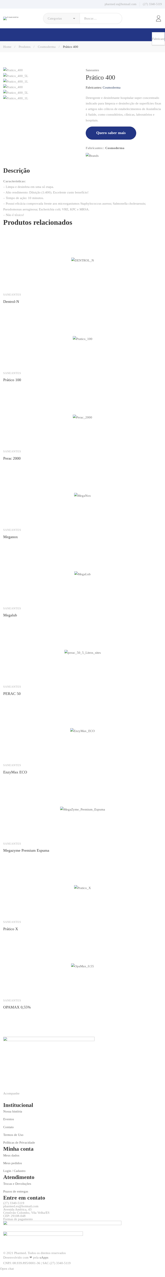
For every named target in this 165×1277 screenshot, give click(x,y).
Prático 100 (12, 380)
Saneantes (92, 70)
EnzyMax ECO (15, 772)
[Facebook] (87, 163)
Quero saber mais (111, 133)
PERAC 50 (12, 693)
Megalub (10, 615)
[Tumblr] (97, 163)
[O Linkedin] (94, 163)
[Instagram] (14, 1098)
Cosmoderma (47, 46)
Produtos (25, 46)
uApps (44, 1257)
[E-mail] (100, 163)
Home (7, 46)
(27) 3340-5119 (13, 1203)
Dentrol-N (11, 301)
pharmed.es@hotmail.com (20, 1206)
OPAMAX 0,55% (17, 1007)
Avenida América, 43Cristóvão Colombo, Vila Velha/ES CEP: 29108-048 (26, 1213)
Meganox (10, 537)
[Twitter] (90, 163)
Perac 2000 (12, 458)
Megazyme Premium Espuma (26, 850)
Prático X (10, 929)
